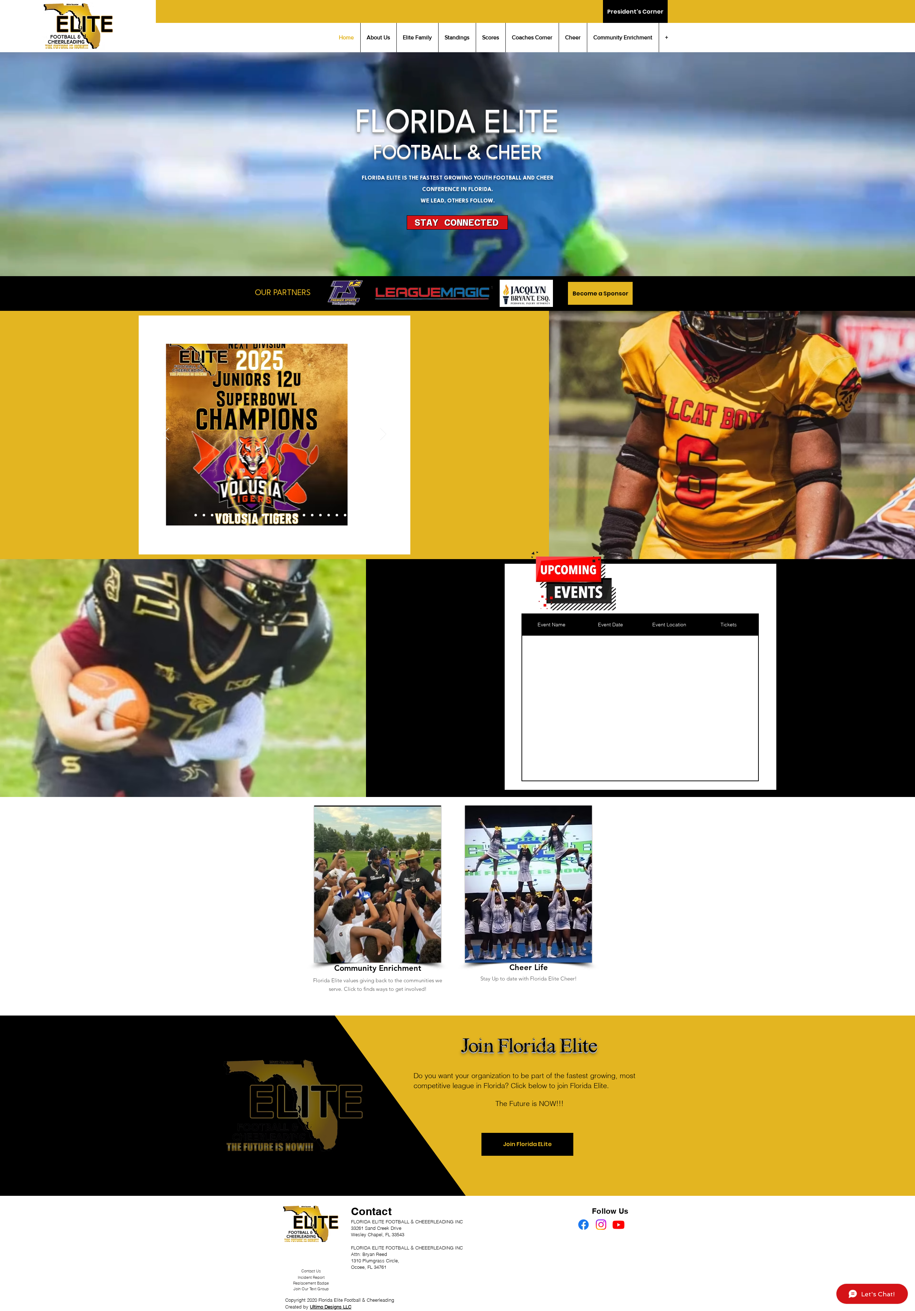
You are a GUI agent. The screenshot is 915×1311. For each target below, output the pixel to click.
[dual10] (254, 515)
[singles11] (328, 515)
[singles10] (320, 515)
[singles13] (345, 515)
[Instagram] (601, 1225)
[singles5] (279, 515)
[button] (457, 222)
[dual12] (263, 515)
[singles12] (337, 515)
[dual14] (271, 515)
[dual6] (237, 515)
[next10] (212, 515)
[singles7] (296, 515)
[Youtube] (618, 1225)
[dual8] (246, 515)
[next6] (195, 515)
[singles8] (304, 515)
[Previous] (166, 434)
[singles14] (353, 515)
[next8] (204, 515)
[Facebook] (583, 1225)
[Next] (383, 434)
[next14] (228, 515)
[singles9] (312, 515)
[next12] (220, 515)
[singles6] (287, 515)
